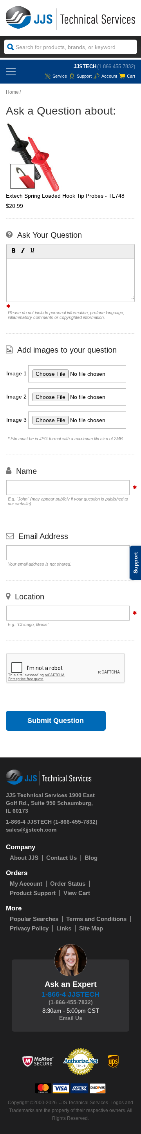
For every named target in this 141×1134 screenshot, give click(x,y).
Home (12, 92)
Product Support (33, 893)
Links (63, 928)
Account (109, 76)
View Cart (76, 893)
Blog (91, 857)
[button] (13, 250)
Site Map (91, 928)
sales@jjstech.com (31, 829)
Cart (131, 76)
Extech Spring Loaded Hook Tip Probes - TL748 (65, 196)
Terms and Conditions (96, 919)
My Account (26, 883)
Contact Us (61, 857)
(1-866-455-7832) (116, 66)
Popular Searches (34, 919)
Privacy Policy (29, 928)
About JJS (24, 857)
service (59, 76)
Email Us (70, 1018)
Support (84, 76)
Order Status (67, 883)
